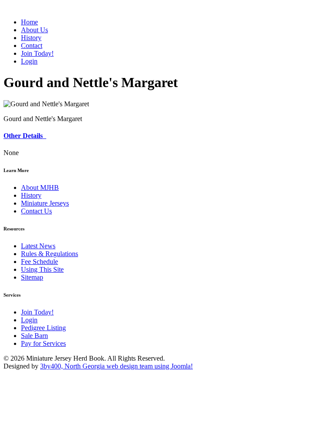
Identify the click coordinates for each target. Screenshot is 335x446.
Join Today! (37, 312)
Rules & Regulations (49, 253)
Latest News (38, 246)
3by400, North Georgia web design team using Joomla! (116, 366)
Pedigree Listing (43, 327)
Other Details (24, 135)
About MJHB (40, 187)
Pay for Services (43, 343)
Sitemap (32, 277)
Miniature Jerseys (45, 203)
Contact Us (36, 211)
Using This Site (42, 269)
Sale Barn (34, 335)
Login (29, 320)
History (31, 195)
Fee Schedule (39, 261)
